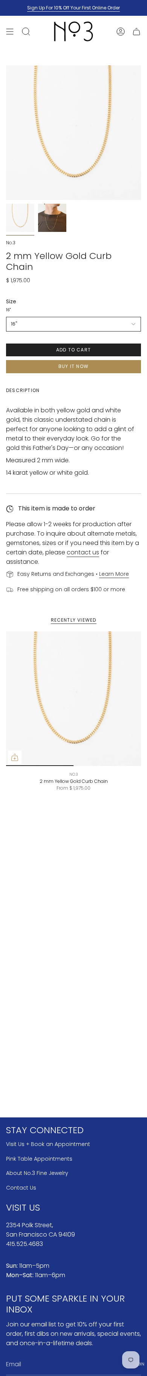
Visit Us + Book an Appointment (48, 1144)
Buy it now (73, 366)
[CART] (136, 31)
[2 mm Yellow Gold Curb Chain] (73, 698)
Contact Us (21, 1187)
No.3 (10, 242)
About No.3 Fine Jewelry (37, 1173)
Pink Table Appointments (39, 1159)
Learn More (114, 574)
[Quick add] (14, 757)
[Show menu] (9, 31)
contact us (83, 552)
